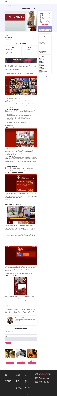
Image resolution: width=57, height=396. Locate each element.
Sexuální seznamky (18, 386)
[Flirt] (45, 30)
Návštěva (45, 24)
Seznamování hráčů (27, 389)
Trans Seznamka (18, 389)
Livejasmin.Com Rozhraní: (42, 41)
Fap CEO (26, 380)
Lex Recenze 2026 (44, 71)
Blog (46, 1)
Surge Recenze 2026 (45, 59)
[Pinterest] (10, 35)
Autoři (6, 376)
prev (20, 366)
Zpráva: (6, 336)
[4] (11, 331)
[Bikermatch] (40, 62)
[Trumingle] (40, 68)
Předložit (8, 342)
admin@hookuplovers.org (45, 374)
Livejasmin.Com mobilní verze (43, 50)
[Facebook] (5, 35)
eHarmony (17, 382)
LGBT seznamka (27, 382)
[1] (9, 331)
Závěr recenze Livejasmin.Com (43, 51)
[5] (12, 331)
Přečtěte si (10, 361)
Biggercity (17, 380)
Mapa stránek (7, 382)
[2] (10, 331)
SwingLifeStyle (18, 375)
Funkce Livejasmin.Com (42, 42)
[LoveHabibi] (40, 65)
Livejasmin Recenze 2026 (42, 36)
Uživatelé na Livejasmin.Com (42, 43)
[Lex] (40, 71)
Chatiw (25, 375)
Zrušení (13, 342)
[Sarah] (10, 320)
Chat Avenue (18, 376)
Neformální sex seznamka (28, 386)
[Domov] (10, 2)
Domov (40, 1)
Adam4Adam (18, 374)
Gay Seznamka (26, 388)
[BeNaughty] (41, 30)
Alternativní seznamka (8, 37)
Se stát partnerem (7, 381)
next (22, 366)
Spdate (26, 381)
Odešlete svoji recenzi (42, 52)
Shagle (17, 381)
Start (28, 60)
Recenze (43, 1)
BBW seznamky (18, 387)
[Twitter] (9, 35)
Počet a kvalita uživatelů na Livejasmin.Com (44, 44)
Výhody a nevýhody (41, 37)
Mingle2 (26, 376)
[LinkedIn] (7, 35)
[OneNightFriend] (49, 30)
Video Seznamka (8, 39)
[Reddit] (43, 76)
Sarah (15, 317)
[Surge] (40, 59)
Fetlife (25, 374)
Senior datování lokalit (19, 388)
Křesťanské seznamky (27, 387)
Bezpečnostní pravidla (8, 380)
